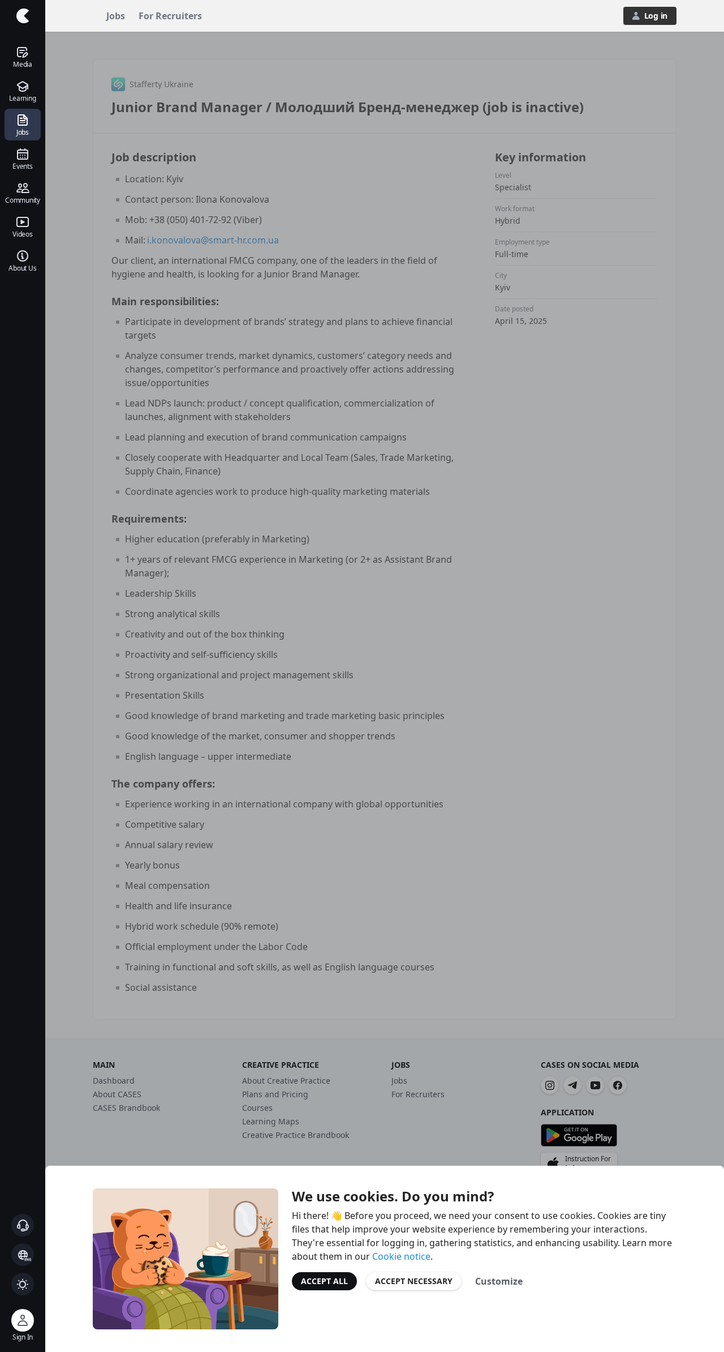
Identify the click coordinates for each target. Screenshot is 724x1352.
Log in (655, 15)
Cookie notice (401, 1256)
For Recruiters (170, 16)
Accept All (324, 1281)
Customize (499, 1281)
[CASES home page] (23, 16)
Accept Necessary (414, 1281)
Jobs (115, 16)
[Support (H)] (23, 1225)
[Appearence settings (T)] (23, 1284)
